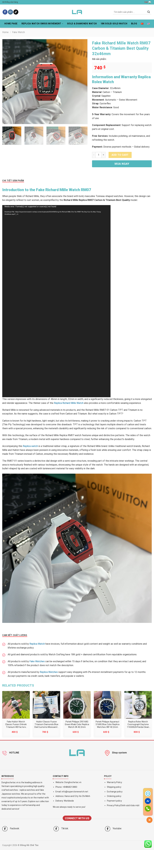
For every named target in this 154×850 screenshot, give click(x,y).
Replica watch (30, 446)
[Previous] (8, 81)
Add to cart (120, 154)
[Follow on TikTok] (15, 12)
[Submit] (148, 12)
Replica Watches (49, 672)
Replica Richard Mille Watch (68, 403)
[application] (56, 301)
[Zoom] (6, 121)
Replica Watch (37, 643)
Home (5, 32)
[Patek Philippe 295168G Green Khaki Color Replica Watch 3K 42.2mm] (77, 704)
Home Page (11, 23)
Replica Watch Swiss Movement (41, 23)
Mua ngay (122, 163)
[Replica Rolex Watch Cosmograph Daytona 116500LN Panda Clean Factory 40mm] (138, 704)
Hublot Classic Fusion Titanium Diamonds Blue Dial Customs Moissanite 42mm (46, 724)
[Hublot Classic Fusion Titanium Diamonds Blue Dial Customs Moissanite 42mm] (46, 704)
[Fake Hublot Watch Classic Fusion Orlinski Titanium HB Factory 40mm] (16, 704)
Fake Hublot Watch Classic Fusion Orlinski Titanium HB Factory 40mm (16, 724)
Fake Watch (18, 32)
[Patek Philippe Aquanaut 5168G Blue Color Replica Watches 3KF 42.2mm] (107, 704)
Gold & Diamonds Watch (82, 23)
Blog (134, 23)
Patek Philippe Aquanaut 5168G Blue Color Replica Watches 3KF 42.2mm (107, 724)
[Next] (82, 81)
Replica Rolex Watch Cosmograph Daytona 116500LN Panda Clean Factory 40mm (138, 724)
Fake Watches (37, 661)
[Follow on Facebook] (5, 12)
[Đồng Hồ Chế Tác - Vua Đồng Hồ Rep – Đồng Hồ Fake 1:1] (77, 12)
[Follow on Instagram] (10, 12)
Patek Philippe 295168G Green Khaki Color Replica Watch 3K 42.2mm (77, 724)
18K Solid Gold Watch (114, 23)
